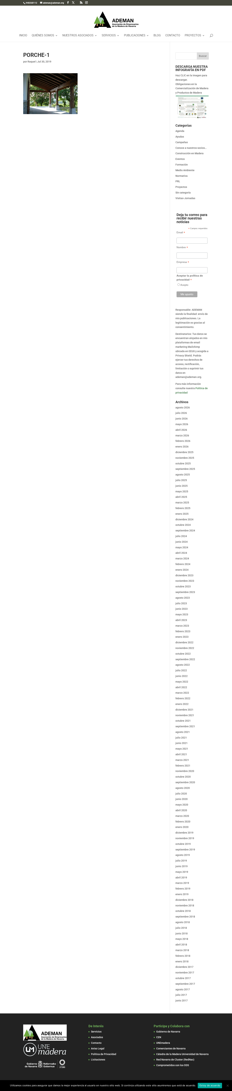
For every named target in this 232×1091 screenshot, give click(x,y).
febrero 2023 (182, 631)
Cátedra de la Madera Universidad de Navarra (182, 1054)
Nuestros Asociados (78, 35)
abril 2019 (181, 877)
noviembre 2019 (184, 838)
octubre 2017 (183, 978)
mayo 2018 (181, 938)
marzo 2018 (182, 950)
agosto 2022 (182, 664)
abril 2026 (181, 429)
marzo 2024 (182, 558)
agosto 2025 (182, 474)
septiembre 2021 (185, 726)
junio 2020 (181, 799)
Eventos (180, 159)
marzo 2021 (182, 760)
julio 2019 (181, 860)
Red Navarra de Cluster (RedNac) (175, 1059)
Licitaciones (98, 1059)
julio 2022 (181, 670)
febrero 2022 (182, 698)
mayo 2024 (181, 547)
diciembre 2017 (184, 966)
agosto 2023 (182, 597)
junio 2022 (181, 676)
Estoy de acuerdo (210, 1085)
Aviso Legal (97, 1048)
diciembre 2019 (184, 832)
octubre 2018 (183, 910)
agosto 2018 (182, 922)
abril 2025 (181, 496)
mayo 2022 (181, 681)
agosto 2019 (182, 855)
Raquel (32, 61)
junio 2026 (181, 418)
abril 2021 (181, 754)
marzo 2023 (182, 625)
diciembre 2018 (184, 899)
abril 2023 (181, 620)
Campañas (181, 142)
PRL (177, 181)
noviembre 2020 (184, 771)
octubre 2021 (183, 720)
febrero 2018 (182, 955)
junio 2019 (181, 866)
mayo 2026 (181, 424)
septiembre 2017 (185, 983)
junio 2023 (181, 608)
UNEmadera (163, 1042)
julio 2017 (181, 994)
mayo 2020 (181, 804)
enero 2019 (181, 894)
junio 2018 (181, 933)
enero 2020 (181, 827)
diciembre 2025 (184, 452)
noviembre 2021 (184, 715)
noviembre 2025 (184, 457)
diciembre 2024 (184, 519)
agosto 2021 (182, 732)
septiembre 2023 (185, 592)
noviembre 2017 (184, 972)
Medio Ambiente (184, 170)
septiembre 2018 (185, 916)
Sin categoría (183, 192)
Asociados (97, 1037)
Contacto (172, 35)
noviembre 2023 (184, 580)
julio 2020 (181, 793)
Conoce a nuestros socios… (191, 147)
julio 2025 (181, 480)
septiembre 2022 (185, 659)
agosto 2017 (182, 989)
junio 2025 (181, 485)
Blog (157, 35)
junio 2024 (181, 541)
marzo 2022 (182, 692)
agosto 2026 (182, 407)
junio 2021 (181, 743)
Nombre (182, 247)
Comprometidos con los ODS (172, 1065)
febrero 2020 (182, 821)
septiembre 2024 (185, 530)
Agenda (179, 131)
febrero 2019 (182, 888)
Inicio (23, 35)
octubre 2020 (183, 776)
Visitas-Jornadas (185, 198)
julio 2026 (181, 413)
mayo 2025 (181, 491)
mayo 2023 (181, 614)
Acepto (184, 284)
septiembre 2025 (185, 468)
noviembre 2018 (184, 905)
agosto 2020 (182, 788)
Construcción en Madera (189, 153)
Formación (181, 164)
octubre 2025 (183, 463)
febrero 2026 (182, 440)
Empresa (183, 262)
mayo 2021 (181, 748)
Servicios (109, 35)
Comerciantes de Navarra (171, 1048)
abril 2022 (181, 687)
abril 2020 (181, 810)
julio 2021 (181, 737)
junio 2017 (181, 1000)
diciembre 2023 (184, 575)
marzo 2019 (182, 883)
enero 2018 (181, 961)
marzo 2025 (182, 502)
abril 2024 (181, 552)
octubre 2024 (183, 524)
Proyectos (193, 35)
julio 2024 (181, 536)
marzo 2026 (182, 435)
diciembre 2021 (184, 709)
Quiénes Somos (43, 35)
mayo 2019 (181, 871)
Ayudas (179, 136)
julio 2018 (181, 927)
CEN (158, 1037)
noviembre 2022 (184, 648)
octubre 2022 (183, 653)
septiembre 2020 (185, 782)
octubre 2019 (183, 843)
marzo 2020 (182, 815)
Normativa (181, 175)
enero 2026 (181, 446)
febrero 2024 (182, 564)
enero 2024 (181, 569)
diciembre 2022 (184, 642)
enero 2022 (181, 704)
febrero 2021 (182, 765)
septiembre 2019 (185, 849)
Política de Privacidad (103, 1054)
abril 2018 (181, 944)
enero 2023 (181, 636)
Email (181, 232)
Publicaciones (134, 35)
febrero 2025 (182, 508)
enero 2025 (181, 513)
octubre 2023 (183, 586)
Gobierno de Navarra (168, 1031)
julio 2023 (181, 603)
